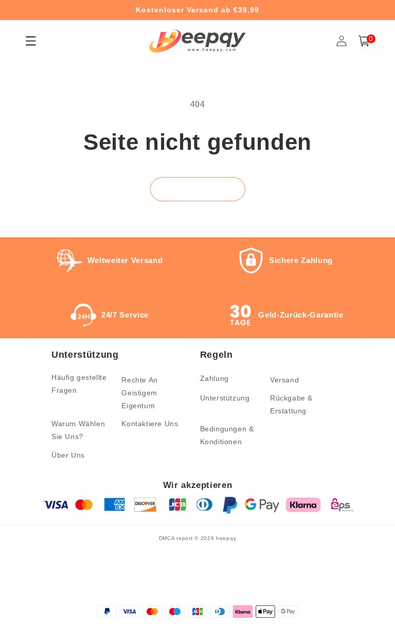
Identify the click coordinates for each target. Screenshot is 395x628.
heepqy (226, 538)
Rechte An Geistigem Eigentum (139, 393)
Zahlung (214, 378)
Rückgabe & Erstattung (291, 404)
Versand (284, 380)
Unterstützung (225, 398)
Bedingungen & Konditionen (227, 435)
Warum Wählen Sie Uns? (78, 430)
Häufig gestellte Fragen (79, 383)
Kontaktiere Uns (149, 424)
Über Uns (68, 455)
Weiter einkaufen (198, 189)
